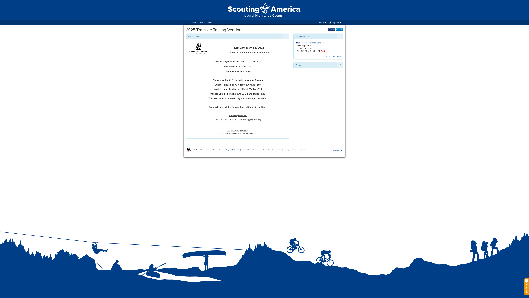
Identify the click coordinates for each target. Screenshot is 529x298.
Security (302, 150)
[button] (335, 22)
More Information (333, 56)
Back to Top (337, 150)
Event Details (206, 22)
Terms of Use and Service (250, 150)
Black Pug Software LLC (212, 150)
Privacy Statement (290, 150)
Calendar (192, 22)
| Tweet (340, 29)
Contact (299, 65)
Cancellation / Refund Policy (272, 150)
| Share (332, 29)
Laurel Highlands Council (230, 150)
